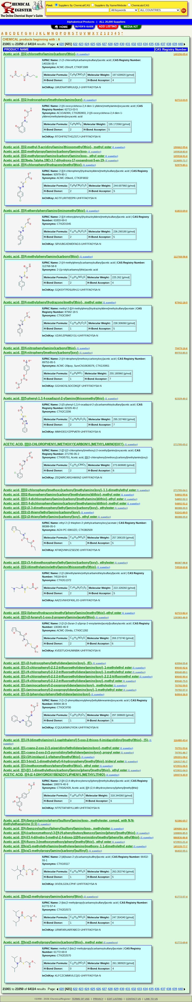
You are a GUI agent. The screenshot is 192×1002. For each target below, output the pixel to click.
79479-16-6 (181, 348)
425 (92, 44)
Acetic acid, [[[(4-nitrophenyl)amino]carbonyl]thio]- (39, 348)
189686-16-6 (181, 828)
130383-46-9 (181, 617)
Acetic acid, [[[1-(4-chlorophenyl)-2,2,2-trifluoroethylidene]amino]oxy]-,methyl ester (62, 681)
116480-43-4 (181, 740)
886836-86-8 (181, 837)
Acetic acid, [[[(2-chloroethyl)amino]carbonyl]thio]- (39, 54)
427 (104, 44)
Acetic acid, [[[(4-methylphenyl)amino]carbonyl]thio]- (41, 256)
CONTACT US (133, 999)
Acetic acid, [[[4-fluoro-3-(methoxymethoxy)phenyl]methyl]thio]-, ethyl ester (57, 841)
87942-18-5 (181, 302)
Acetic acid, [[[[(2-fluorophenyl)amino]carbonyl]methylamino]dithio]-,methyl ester (61, 494)
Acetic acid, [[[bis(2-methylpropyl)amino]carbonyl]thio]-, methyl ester (53, 942)
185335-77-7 (181, 846)
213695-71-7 (181, 160)
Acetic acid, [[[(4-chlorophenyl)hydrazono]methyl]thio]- (42, 164)
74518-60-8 (181, 567)
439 (174, 44)
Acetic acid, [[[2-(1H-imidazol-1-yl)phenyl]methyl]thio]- (42, 757)
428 (110, 44)
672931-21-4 (181, 842)
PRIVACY (98, 999)
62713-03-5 (181, 100)
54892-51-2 (181, 503)
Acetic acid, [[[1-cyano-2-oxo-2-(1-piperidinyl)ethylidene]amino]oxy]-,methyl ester (61, 748)
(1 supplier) (82, 54)
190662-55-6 (181, 147)
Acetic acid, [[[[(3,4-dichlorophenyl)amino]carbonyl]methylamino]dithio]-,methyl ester (64, 503)
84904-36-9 (181, 694)
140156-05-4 (181, 54)
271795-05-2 (181, 444)
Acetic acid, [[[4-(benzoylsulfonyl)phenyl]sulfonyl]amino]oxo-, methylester (56, 828)
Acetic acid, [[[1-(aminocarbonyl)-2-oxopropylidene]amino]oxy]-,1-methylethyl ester (63, 689)
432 (133, 44)
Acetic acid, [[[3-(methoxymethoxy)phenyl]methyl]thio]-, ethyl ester (51, 765)
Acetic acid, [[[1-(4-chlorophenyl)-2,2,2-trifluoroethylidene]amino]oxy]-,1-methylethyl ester (67, 672)
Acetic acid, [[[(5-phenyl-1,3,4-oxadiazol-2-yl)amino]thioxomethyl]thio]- (53, 398)
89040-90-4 (181, 676)
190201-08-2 (181, 757)
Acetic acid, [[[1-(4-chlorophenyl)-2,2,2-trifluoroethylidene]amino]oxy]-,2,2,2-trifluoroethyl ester (71, 676)
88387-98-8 (181, 562)
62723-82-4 (181, 613)
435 (151, 44)
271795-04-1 (181, 490)
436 (157, 44)
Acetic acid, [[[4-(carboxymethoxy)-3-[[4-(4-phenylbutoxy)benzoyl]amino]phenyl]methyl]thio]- (69, 833)
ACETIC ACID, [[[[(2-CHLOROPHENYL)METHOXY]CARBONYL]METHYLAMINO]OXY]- (63, 444)
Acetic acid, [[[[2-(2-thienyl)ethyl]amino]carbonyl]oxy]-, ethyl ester (50, 516)
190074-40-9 (181, 775)
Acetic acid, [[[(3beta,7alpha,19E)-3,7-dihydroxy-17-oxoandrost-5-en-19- (54, 160)
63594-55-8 (181, 663)
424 (86, 44)
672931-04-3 (181, 770)
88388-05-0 (181, 517)
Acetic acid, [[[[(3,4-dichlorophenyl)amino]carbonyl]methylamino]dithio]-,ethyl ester (63, 499)
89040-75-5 (181, 681)
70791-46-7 (181, 752)
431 (127, 44)
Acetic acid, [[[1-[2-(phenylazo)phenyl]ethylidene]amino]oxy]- (47, 694)
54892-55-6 (181, 494)
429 (116, 44)
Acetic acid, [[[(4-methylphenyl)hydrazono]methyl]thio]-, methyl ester (52, 302)
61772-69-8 (181, 942)
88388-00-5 (181, 508)
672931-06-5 (181, 766)
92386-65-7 (181, 820)
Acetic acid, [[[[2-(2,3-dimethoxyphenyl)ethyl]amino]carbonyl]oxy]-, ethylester (58, 508)
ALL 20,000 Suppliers (112, 21)
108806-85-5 (181, 833)
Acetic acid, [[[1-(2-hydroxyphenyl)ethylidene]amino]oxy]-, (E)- (47, 663)
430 (121, 44)
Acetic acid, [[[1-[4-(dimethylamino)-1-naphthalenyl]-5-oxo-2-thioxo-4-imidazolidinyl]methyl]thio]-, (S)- (76, 740)
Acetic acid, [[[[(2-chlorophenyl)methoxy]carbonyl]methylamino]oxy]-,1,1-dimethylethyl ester (69, 490)
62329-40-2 (181, 398)
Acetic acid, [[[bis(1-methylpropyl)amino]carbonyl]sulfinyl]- (45, 850)
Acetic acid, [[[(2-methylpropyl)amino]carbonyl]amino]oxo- (45, 151)
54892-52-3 (181, 499)
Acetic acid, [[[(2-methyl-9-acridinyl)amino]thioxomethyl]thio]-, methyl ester (57, 147)
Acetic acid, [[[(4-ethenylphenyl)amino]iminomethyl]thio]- (44, 210)
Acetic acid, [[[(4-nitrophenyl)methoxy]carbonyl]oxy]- (41, 352)
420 (61, 44)
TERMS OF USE (81, 999)
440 (180, 44)
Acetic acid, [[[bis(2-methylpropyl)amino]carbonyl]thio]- (43, 896)
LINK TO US (151, 999)
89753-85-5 (181, 352)
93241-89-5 (181, 512)
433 (139, 44)
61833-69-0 (181, 211)
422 (75, 44)
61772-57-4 (181, 896)
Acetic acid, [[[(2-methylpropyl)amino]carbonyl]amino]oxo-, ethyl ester (53, 156)
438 (168, 44)
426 (98, 44)
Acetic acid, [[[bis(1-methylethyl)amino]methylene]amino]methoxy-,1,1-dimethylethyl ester (68, 846)
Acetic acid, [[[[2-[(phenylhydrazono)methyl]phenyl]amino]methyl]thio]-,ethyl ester (62, 613)
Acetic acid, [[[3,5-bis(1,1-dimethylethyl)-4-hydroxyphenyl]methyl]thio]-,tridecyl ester (63, 761)
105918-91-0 (181, 156)
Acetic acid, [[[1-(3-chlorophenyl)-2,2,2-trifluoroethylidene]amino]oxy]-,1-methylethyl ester (67, 667)
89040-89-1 (181, 672)
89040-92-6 (181, 667)
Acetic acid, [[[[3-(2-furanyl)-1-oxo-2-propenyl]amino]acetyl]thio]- (49, 617)
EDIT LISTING (114, 999)
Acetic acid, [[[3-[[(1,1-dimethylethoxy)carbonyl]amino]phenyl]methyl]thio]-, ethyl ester (65, 770)
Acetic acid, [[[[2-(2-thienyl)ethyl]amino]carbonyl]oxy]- (41, 512)
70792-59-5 (181, 685)
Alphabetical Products (80, 21)
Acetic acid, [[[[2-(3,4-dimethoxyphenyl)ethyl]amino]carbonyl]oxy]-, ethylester (58, 562)
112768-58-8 (181, 256)
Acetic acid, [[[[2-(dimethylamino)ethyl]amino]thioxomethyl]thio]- (49, 567)
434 (145, 44)
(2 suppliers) (90, 896)
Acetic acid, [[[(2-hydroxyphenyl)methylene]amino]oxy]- (43, 99)
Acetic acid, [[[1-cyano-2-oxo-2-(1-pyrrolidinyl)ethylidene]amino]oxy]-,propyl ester (61, 752)
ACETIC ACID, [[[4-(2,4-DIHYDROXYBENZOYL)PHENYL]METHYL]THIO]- (54, 774)
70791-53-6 (181, 748)
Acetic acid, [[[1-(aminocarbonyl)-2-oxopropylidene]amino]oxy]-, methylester (58, 685)
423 (80, 44)
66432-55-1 (181, 851)
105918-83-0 (181, 151)
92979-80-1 (181, 165)
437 (162, 44)
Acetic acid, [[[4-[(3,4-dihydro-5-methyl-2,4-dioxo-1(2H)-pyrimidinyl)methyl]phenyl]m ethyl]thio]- (71, 837)
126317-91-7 (181, 761)
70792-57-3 (181, 690)
